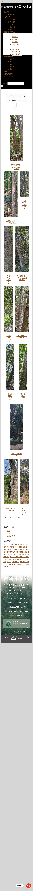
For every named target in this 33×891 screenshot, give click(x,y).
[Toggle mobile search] (2, 80)
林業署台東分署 (24, 552)
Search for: (4, 83)
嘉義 (20, 547)
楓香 (16, 559)
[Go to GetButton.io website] (29, 889)
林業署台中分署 (13, 552)
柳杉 (6, 559)
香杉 (26, 564)
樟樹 (19, 559)
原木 (8, 531)
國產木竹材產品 (14, 47)
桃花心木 (11, 559)
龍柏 (6, 567)
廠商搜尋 (24, 607)
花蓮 (8, 564)
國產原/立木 (12, 34)
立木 (8, 533)
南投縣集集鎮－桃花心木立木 (23, 397)
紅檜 (17, 562)
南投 (11, 544)
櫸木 (22, 559)
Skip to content (5, 2)
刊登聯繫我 (18, 615)
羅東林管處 (23, 562)
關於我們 (14, 598)
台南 (24, 544)
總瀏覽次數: (16, 631)
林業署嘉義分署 (8, 554)
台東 (27, 544)
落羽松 (19, 564)
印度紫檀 (16, 544)
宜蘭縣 (25, 547)
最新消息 (22, 598)
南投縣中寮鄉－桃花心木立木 (24, 204)
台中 (20, 544)
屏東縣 (14, 549)
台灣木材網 (15, 637)
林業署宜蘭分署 (19, 554)
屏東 (9, 549)
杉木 (21, 549)
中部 (8, 544)
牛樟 (4, 562)
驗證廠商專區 (14, 607)
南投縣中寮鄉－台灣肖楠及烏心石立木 (16, 167)
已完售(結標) (11, 536)
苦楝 (14, 564)
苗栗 (11, 564)
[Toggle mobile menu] (1, 80)
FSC (4, 544)
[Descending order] (24, 96)
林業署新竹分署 (15, 557)
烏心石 (27, 559)
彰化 (17, 549)
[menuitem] (7, 12)
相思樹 (14, 562)
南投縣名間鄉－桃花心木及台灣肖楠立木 (21, 278)
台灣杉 (5, 547)
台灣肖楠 (16, 547)
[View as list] (14, 108)
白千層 (9, 562)
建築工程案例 (23, 611)
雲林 (22, 564)
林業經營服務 (12, 611)
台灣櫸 (10, 547)
